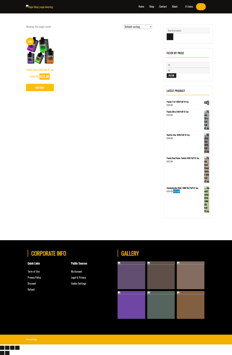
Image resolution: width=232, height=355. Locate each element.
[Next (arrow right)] (7, 353)
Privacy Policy (34, 277)
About (175, 6)
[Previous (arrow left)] (2, 353)
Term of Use (34, 271)
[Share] (7, 348)
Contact (163, 6)
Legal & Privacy (78, 277)
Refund (31, 289)
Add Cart (40, 87)
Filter (171, 75)
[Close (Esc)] (2, 348)
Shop (151, 6)
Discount (32, 283)
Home (141, 6)
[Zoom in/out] (17, 348)
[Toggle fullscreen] (12, 348)
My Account (76, 271)
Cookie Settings (78, 283)
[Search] (170, 36)
